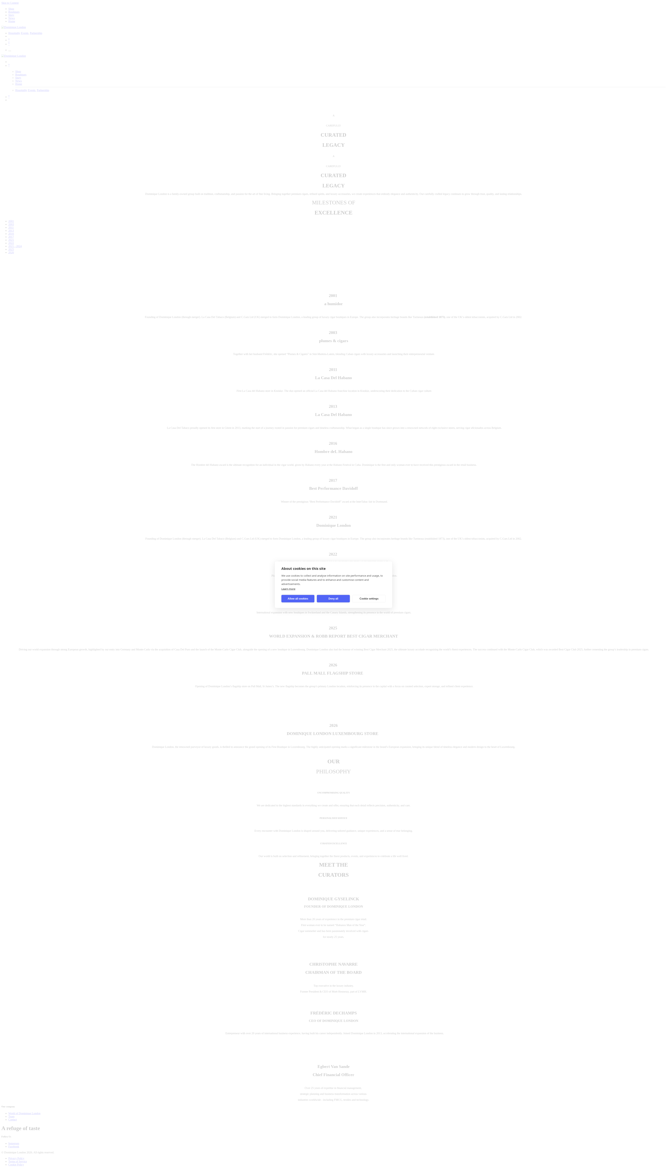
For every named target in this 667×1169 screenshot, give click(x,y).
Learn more (288, 588)
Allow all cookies (298, 598)
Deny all (333, 598)
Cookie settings (369, 598)
